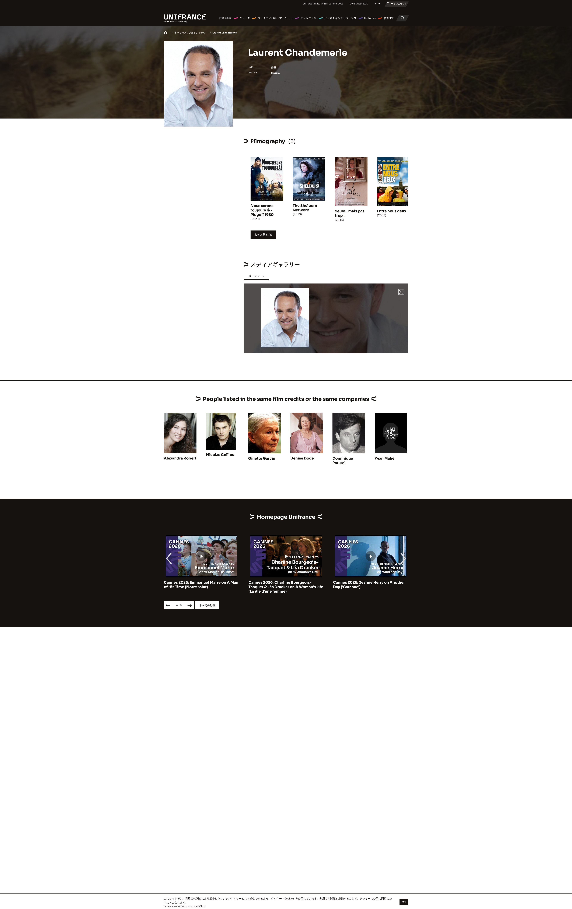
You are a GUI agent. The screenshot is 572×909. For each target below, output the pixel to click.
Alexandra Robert (180, 458)
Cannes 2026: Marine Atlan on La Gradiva (370, 582)
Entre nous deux (391, 211)
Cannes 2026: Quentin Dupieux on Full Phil (283, 584)
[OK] (404, 902)
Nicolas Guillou (220, 454)
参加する (389, 18)
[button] (401, 292)
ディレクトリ (308, 18)
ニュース (244, 18)
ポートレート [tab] (256, 276)
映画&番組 (225, 18)
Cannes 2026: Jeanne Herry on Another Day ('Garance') (200, 584)
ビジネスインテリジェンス (340, 18)
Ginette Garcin (261, 458)
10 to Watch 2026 (359, 3)
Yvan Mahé (384, 458)
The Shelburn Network (305, 207)
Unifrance (370, 18)
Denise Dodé (302, 458)
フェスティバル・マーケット (275, 18)
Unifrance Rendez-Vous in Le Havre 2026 (323, 3)
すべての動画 (207, 605)
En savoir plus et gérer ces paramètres (184, 906)
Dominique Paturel (342, 460)
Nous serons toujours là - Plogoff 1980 (262, 210)
